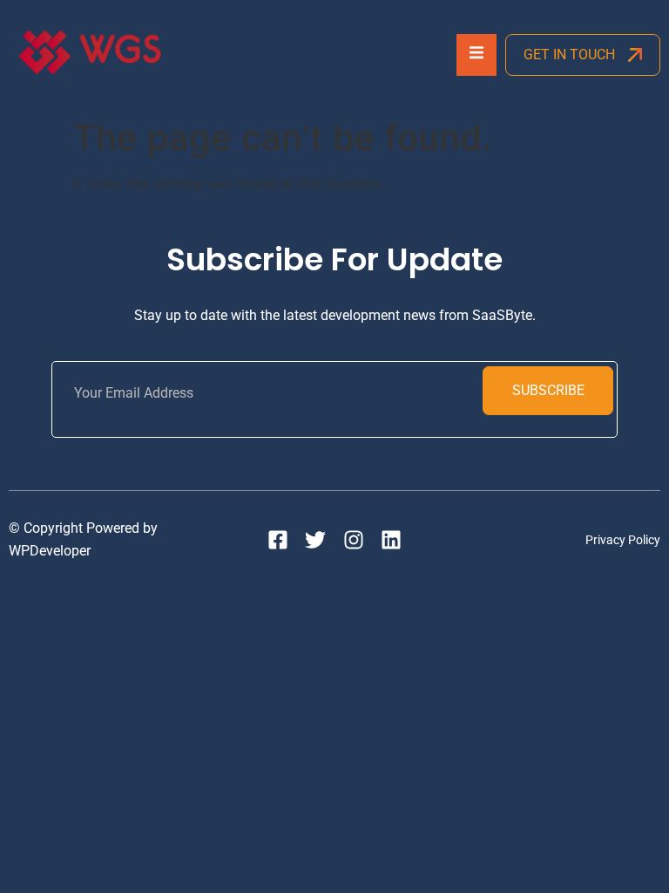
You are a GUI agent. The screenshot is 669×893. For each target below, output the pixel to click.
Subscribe (548, 390)
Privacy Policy (622, 540)
